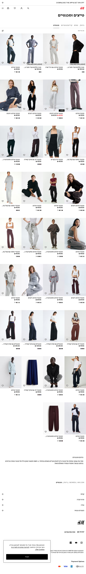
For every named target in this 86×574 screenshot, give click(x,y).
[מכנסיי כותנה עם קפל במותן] (75, 142)
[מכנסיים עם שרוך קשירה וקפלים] (53, 326)
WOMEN (72, 482)
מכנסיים (59, 482)
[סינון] (3, 30)
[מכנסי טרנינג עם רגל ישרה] (53, 49)
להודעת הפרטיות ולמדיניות (20, 547)
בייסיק (65, 482)
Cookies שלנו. (39, 549)
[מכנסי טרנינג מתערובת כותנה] (11, 142)
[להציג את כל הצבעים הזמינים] (83, 72)
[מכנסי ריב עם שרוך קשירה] (32, 142)
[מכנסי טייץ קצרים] (53, 142)
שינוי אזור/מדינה (69, 532)
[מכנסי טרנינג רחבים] (53, 96)
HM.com (80, 482)
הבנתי (27, 557)
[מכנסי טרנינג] (11, 49)
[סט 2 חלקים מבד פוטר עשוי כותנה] (75, 49)
